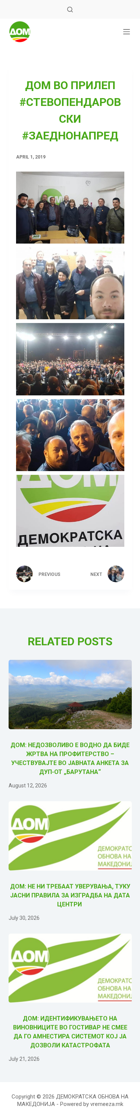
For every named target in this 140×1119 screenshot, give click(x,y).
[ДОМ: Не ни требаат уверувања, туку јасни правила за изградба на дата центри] (70, 836)
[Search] (70, 9)
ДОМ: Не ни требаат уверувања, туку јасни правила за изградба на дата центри (70, 895)
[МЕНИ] (126, 31)
